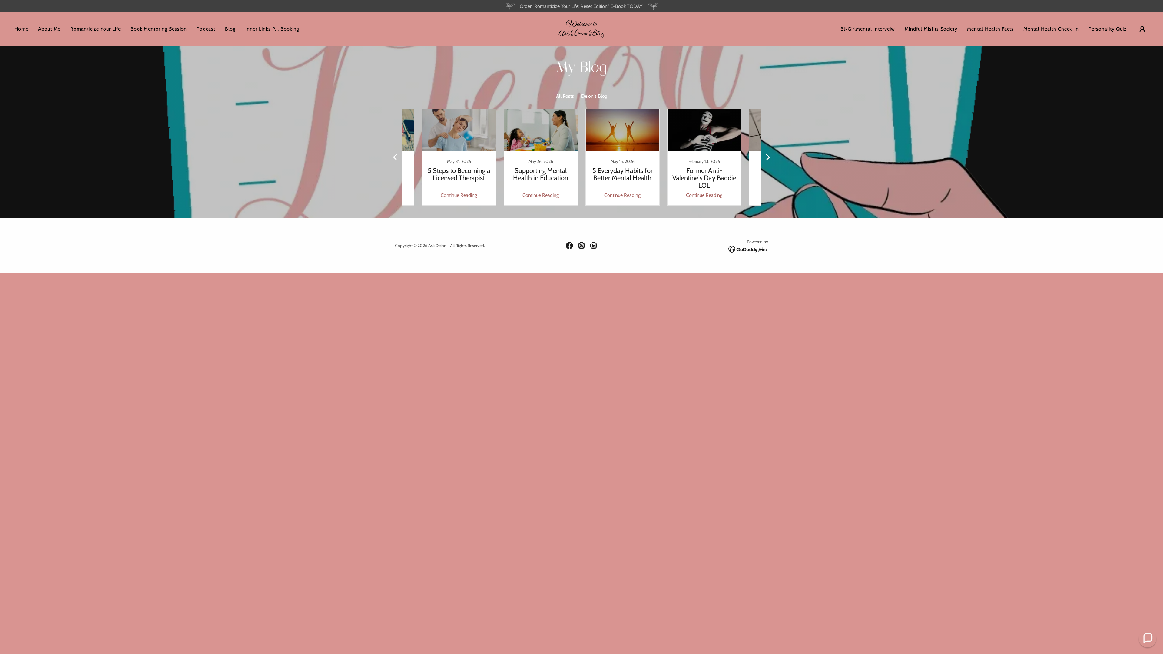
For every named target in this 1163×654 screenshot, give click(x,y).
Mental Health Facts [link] (990, 29)
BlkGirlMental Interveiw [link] (867, 29)
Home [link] (21, 29)
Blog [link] (230, 29)
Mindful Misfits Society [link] (931, 29)
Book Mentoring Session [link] (159, 29)
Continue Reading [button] (459, 195)
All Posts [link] (565, 96)
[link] (581, 34)
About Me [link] (49, 29)
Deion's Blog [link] (594, 96)
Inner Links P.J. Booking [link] (272, 29)
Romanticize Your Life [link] (95, 29)
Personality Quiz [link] (1107, 29)
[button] (1142, 29)
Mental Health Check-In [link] (1051, 29)
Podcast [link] (206, 29)
